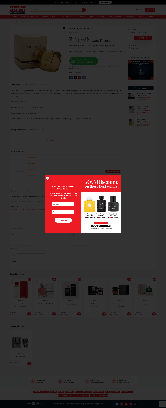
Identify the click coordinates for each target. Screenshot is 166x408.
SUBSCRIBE (63, 220)
